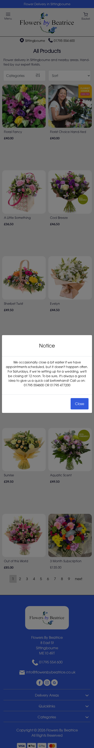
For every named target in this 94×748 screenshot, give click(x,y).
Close (79, 404)
